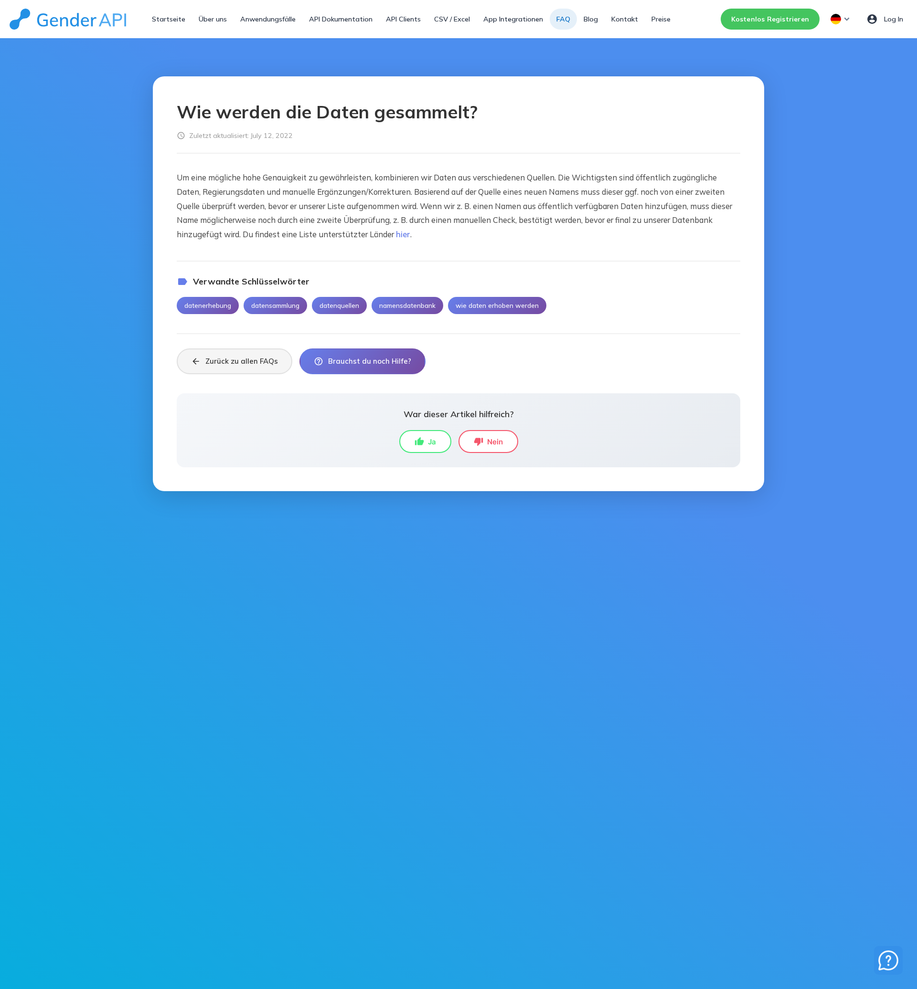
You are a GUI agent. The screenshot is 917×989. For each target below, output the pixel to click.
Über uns (213, 19)
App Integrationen (513, 19)
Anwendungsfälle (268, 19)
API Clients (403, 19)
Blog (591, 19)
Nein (488, 441)
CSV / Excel (452, 19)
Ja (425, 441)
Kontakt (624, 19)
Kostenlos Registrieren (770, 19)
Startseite (168, 19)
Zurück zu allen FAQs (234, 361)
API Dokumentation (341, 19)
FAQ (563, 19)
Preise (661, 19)
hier (403, 234)
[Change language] (841, 19)
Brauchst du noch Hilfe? (362, 361)
